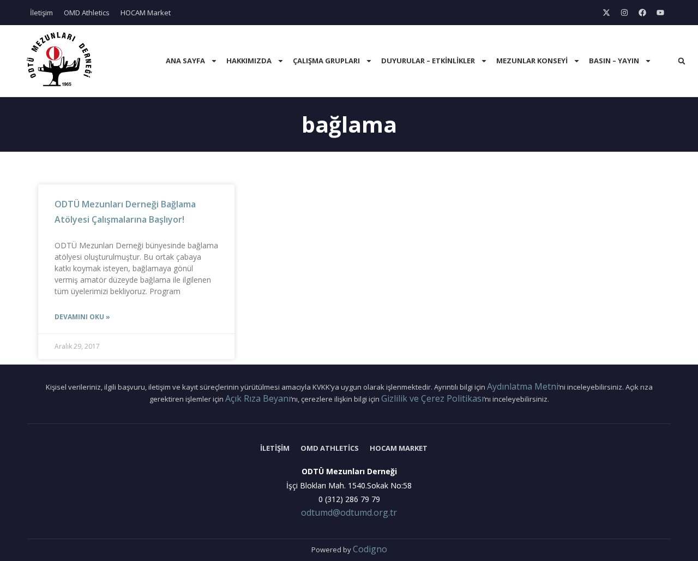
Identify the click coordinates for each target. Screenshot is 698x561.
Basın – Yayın (614, 60)
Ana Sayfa (185, 60)
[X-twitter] (606, 12)
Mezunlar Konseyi (532, 60)
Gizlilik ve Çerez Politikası (432, 398)
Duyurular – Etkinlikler (428, 60)
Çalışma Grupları (326, 60)
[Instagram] (624, 12)
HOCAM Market (146, 12)
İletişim (41, 12)
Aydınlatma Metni (522, 386)
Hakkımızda (249, 60)
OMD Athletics (87, 12)
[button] (682, 61)
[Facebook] (642, 12)
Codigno (370, 549)
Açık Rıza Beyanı (258, 398)
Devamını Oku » (82, 316)
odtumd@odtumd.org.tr (349, 512)
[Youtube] (660, 12)
